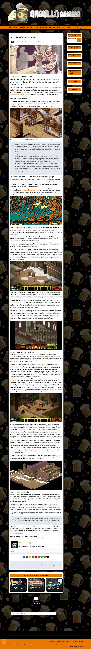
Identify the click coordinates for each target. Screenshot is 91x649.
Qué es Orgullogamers (55, 641)
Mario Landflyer (20, 41)
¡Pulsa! (79, 40)
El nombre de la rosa (44, 356)
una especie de (47, 449)
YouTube (72, 644)
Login (59, 608)
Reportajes (30, 27)
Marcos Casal (35, 585)
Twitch (76, 644)
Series (75, 81)
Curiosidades (43, 27)
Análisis (16, 27)
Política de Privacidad (77, 641)
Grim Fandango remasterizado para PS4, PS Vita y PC (16, 583)
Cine (74, 56)
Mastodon (66, 644)
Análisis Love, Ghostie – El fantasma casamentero (54, 584)
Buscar (74, 35)
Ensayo (36, 27)
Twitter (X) (54, 644)
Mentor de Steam (72, 646)
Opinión (22, 27)
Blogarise (27, 644)
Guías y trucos (61, 27)
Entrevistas (52, 27)
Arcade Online (16, 564)
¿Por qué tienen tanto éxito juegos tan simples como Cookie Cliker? (36, 582)
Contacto (68, 641)
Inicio (10, 27)
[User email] (13, 551)
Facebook (80, 646)
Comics (74, 89)
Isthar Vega (52, 587)
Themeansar (35, 644)
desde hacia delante (28, 190)
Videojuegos (17, 76)
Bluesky (60, 644)
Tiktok (81, 644)
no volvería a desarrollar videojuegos (39, 317)
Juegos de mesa (73, 72)
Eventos (69, 27)
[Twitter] (11, 551)
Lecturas (74, 64)
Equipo (63, 641)
